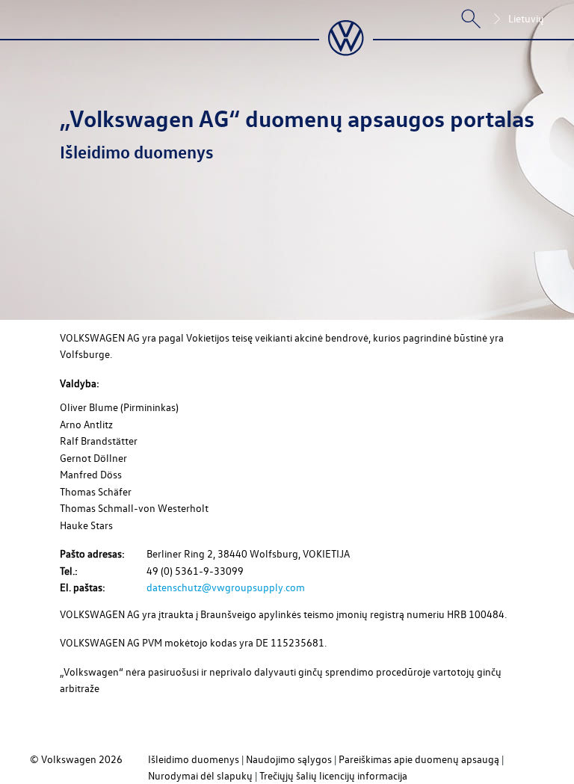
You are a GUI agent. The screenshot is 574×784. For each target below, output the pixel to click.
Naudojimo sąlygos (289, 759)
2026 (111, 759)
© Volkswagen (64, 759)
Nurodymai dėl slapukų (200, 775)
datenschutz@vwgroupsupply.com (225, 587)
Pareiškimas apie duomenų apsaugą (419, 759)
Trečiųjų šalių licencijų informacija (333, 775)
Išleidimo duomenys (193, 759)
